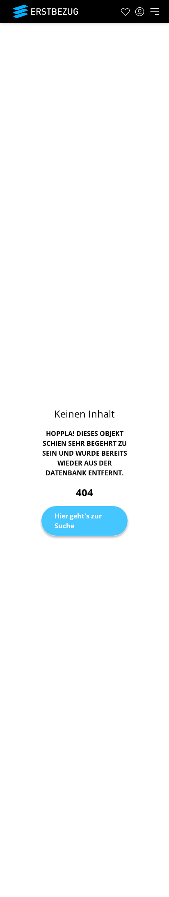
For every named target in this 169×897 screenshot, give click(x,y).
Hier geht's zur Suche (78, 520)
